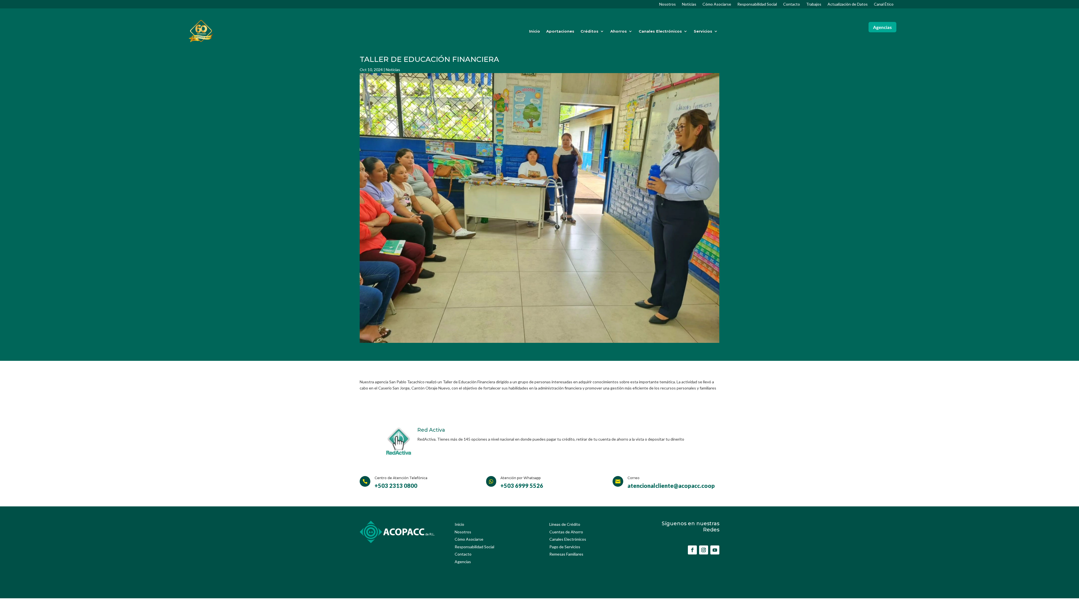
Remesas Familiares (566, 554)
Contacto (791, 4)
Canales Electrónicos (660, 31)
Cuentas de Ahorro (566, 531)
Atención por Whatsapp (520, 478)
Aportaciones (560, 31)
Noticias (689, 4)
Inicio (534, 31)
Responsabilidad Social (757, 4)
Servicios (703, 31)
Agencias (882, 27)
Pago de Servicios (564, 546)
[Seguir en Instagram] (703, 549)
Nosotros (667, 4)
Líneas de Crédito (564, 524)
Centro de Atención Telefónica (401, 478)
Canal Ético (884, 4)
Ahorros (618, 31)
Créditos (590, 31)
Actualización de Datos (848, 4)
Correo (633, 478)
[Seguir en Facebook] (692, 549)
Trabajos (813, 4)
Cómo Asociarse (716, 4)
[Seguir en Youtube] (714, 549)
